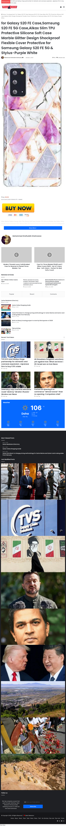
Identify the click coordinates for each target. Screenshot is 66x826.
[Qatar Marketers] (9, 6)
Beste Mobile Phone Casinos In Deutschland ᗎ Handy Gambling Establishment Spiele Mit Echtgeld (54, 282)
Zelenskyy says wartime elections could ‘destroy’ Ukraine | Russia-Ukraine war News (16, 391)
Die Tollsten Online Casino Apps (9, 280)
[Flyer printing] (6, 330)
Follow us (4, 792)
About (16, 818)
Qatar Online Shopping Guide (21, 305)
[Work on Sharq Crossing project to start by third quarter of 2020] (6, 322)
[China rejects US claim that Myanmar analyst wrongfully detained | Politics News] (33, 662)
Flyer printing (16, 328)
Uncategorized (11, 14)
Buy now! (51, 818)
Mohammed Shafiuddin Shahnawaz (13, 57)
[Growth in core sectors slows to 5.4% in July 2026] (33, 699)
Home (4, 14)
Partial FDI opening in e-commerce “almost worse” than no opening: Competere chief (48, 391)
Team (24, 818)
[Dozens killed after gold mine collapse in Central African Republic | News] (33, 771)
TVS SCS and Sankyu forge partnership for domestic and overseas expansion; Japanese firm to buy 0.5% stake (15, 362)
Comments (53, 294)
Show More (32, 227)
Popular (11, 294)
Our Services (45, 818)
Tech (39, 818)
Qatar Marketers (29, 815)
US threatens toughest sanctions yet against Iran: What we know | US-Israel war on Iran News (35, 1)
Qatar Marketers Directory (9, 300)
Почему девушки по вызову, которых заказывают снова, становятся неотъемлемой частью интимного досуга (32, 282)
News (31, 818)
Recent (32, 294)
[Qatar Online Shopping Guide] (6, 307)
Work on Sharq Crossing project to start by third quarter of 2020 (32, 320)
